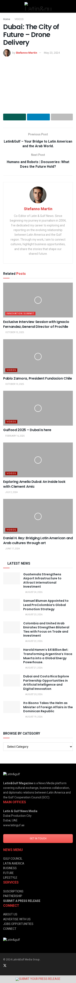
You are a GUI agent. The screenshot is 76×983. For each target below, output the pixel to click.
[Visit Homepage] (38, 6)
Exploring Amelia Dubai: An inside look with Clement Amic (34, 484)
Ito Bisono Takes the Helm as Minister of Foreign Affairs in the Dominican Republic (48, 707)
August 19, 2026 (33, 716)
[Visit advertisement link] (38, 979)
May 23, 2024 (52, 53)
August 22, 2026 (33, 641)
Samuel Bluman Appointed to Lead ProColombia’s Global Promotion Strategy (46, 605)
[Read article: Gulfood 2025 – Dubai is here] (38, 408)
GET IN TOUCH (38, 838)
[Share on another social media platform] (62, 117)
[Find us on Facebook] (21, 965)
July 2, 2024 (11, 492)
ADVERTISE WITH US (17, 919)
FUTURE (8, 873)
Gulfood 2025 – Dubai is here (27, 430)
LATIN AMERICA (13, 863)
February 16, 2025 (15, 435)
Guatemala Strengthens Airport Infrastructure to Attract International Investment (42, 580)
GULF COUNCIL (12, 858)
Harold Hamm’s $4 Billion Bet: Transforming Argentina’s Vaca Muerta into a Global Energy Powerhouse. (47, 656)
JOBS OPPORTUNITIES (18, 924)
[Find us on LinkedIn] (11, 965)
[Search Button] (71, 6)
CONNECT (9, 929)
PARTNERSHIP (12, 896)
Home (6, 19)
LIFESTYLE (10, 877)
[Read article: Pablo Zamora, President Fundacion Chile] (38, 356)
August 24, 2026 (33, 592)
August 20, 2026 (33, 694)
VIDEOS (19, 19)
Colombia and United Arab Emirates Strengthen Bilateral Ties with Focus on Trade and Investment (46, 629)
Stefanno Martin (26, 53)
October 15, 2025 (14, 332)
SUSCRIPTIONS (13, 891)
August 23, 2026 (33, 614)
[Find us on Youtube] (27, 965)
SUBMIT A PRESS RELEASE (21, 901)
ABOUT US (10, 914)
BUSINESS (10, 868)
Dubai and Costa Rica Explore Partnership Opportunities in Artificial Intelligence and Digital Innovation (46, 682)
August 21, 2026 (33, 667)
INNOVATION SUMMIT (20, 313)
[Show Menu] (5, 6)
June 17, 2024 (12, 548)
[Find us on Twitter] (5, 965)
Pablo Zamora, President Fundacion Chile (37, 378)
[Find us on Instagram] (16, 965)
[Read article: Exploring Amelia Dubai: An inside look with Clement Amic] (38, 459)
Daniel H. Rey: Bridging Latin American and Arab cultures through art (38, 540)
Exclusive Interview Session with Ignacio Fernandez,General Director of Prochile (36, 324)
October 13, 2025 (14, 384)
